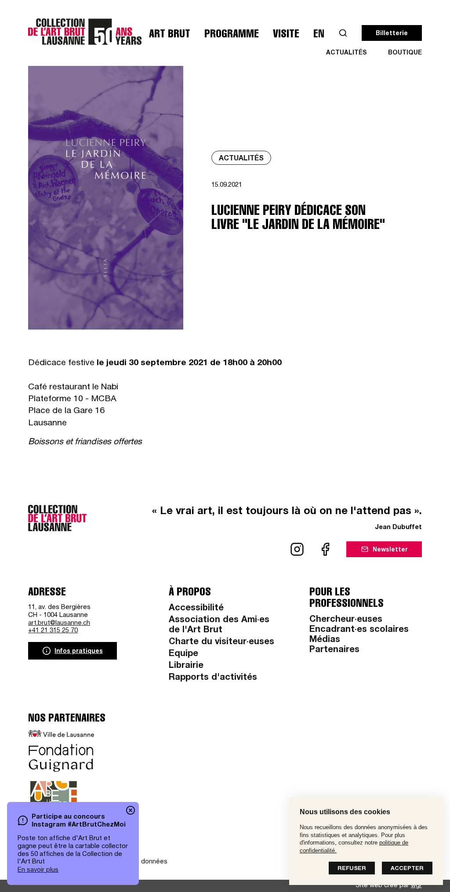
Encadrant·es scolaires (359, 630)
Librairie (186, 666)
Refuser (352, 869)
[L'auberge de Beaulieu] (53, 801)
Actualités (346, 53)
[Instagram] (297, 549)
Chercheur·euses (345, 620)
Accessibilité (196, 608)
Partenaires (334, 650)
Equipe (183, 654)
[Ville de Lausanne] (61, 733)
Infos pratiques (78, 652)
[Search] (343, 33)
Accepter (407, 869)
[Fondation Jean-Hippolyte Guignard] (61, 758)
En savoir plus (38, 870)
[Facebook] (325, 549)
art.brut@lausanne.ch (59, 623)
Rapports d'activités (213, 678)
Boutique (405, 53)
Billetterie (392, 34)
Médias (324, 640)
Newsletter (390, 550)
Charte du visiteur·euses (221, 642)
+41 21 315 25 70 (53, 630)
